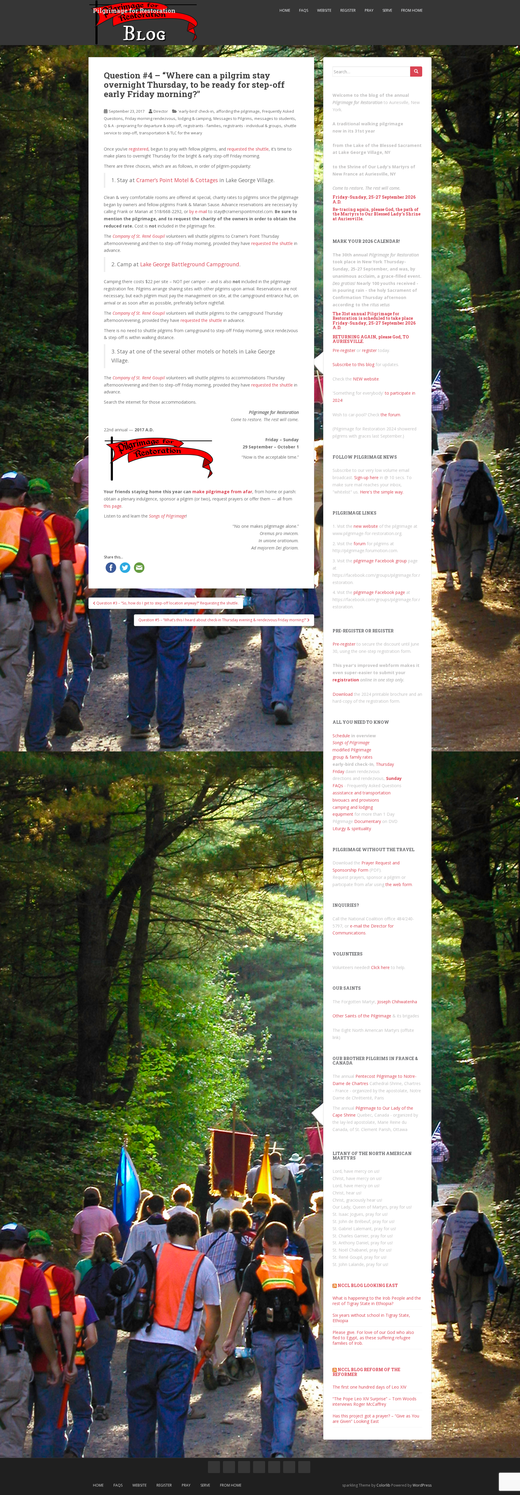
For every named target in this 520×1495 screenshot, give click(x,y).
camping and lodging (353, 807)
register (369, 350)
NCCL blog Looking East (368, 1285)
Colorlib (383, 1485)
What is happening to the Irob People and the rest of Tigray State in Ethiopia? (377, 1300)
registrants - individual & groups (252, 125)
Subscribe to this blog (353, 364)
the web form (398, 884)
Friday (338, 771)
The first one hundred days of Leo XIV (369, 1387)
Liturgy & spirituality (352, 828)
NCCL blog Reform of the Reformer (366, 1372)
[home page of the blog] (214, 1467)
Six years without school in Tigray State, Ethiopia (371, 1317)
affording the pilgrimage (238, 111)
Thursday (385, 764)
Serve (387, 10)
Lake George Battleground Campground (189, 264)
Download (343, 694)
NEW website (366, 379)
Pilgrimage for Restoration (134, 10)
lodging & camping (194, 118)
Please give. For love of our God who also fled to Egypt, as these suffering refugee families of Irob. (373, 1337)
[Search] (416, 71)
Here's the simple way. (382, 492)
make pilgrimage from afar (222, 491)
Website (324, 10)
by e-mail (198, 211)
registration (346, 680)
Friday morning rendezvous (150, 118)
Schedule (341, 735)
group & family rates (353, 757)
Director (160, 111)
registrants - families (202, 125)
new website (366, 526)
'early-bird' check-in (196, 111)
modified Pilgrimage (352, 750)
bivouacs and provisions (356, 800)
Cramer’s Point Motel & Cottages (177, 180)
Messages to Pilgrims (232, 118)
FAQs (303, 10)
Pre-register (344, 350)
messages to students (274, 118)
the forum (390, 414)
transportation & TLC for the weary (170, 133)
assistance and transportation (362, 793)
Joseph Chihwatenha (397, 1001)
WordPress (422, 1485)
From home (411, 10)
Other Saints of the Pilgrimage (362, 1016)
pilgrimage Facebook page (379, 592)
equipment (343, 814)
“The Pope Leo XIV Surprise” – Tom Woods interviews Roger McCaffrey (374, 1401)
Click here (380, 967)
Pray (369, 10)
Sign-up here (366, 477)
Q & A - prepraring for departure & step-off (142, 125)
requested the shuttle (248, 149)
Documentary (367, 821)
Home (285, 10)
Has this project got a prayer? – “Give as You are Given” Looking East (376, 1418)
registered (138, 149)
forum (360, 543)
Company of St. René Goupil (139, 236)
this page (113, 506)
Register (348, 10)
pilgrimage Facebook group (380, 561)
